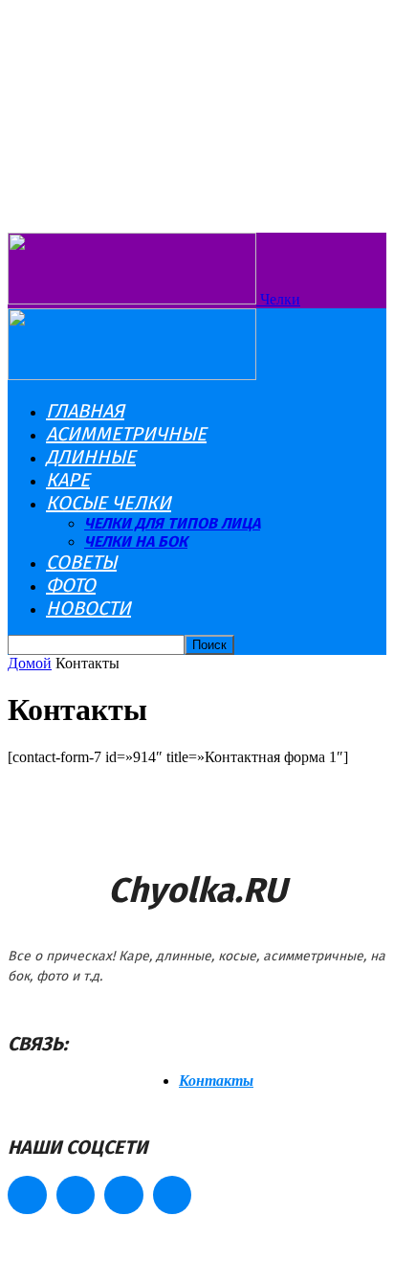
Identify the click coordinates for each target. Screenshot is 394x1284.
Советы (81, 562)
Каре (68, 479)
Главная (85, 410)
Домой (30, 663)
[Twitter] (123, 1195)
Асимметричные (126, 433)
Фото (71, 585)
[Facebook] (27, 1195)
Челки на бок (135, 541)
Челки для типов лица (172, 523)
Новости (88, 608)
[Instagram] (76, 1195)
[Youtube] (172, 1195)
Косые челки (108, 502)
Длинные (91, 456)
